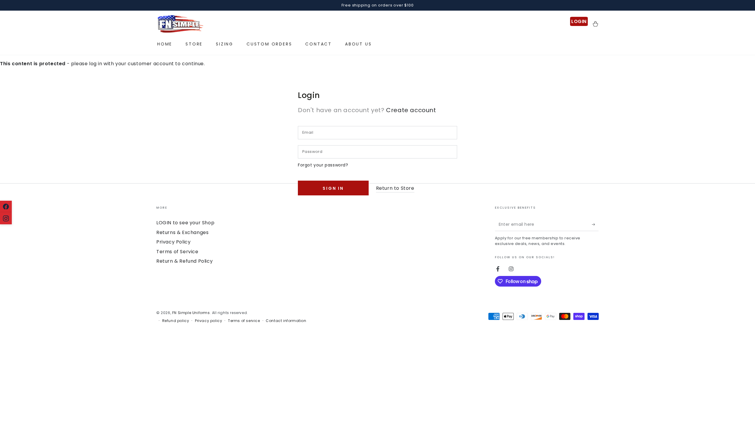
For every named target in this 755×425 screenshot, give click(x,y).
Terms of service (244, 320)
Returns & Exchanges (182, 232)
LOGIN (579, 21)
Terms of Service (177, 251)
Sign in (333, 188)
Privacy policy (208, 320)
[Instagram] (6, 218)
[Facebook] (6, 206)
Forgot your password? (323, 165)
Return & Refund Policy (184, 261)
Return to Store (395, 188)
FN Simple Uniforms (191, 312)
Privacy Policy (173, 241)
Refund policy (175, 320)
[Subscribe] (595, 224)
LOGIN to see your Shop (185, 222)
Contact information (286, 320)
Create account (411, 110)
